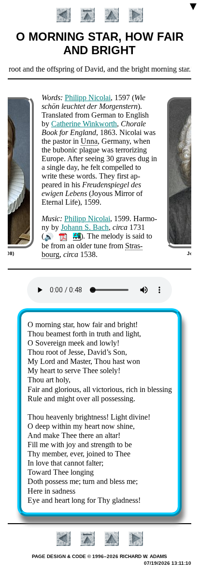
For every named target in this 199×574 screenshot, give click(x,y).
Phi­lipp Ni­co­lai (88, 97)
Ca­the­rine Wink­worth (84, 124)
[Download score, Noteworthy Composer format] (77, 236)
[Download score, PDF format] (63, 236)
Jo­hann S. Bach (85, 227)
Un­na (89, 141)
